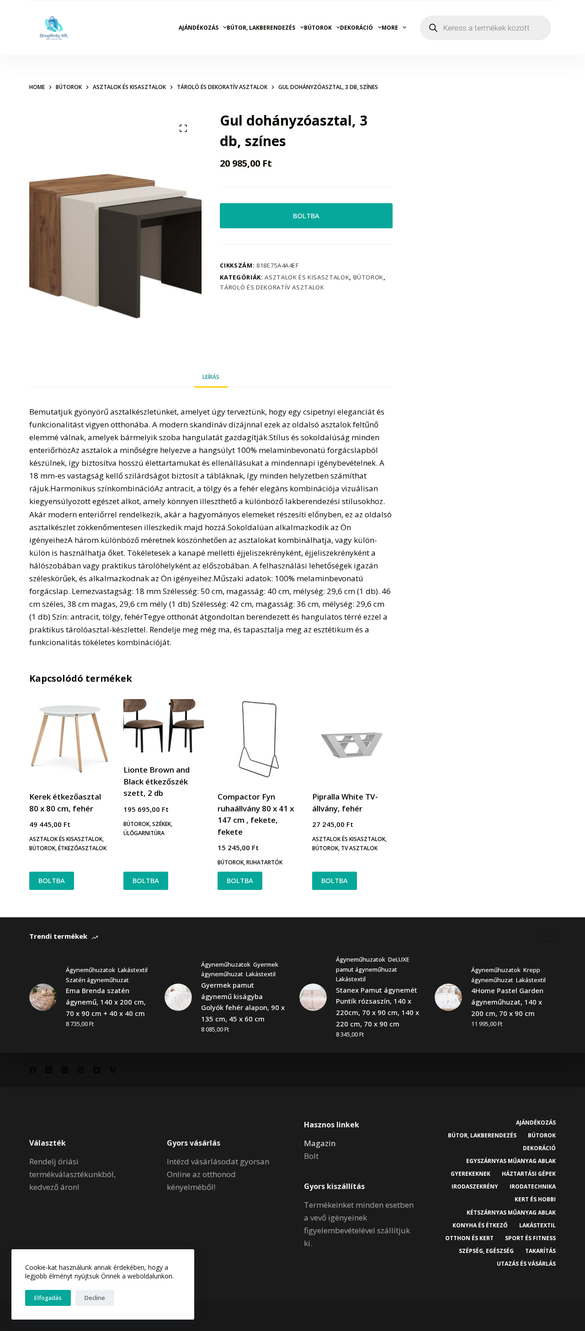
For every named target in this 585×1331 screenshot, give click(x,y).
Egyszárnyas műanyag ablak (511, 1161)
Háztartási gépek (529, 1174)
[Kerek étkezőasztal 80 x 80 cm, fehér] (69, 739)
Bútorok (318, 28)
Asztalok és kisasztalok (307, 277)
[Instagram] (64, 1070)
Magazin (319, 1143)
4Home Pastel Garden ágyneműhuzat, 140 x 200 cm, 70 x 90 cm (507, 1002)
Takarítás (540, 1251)
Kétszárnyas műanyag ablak (511, 1212)
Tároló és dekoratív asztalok (272, 287)
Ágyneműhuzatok (90, 970)
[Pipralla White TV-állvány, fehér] (352, 739)
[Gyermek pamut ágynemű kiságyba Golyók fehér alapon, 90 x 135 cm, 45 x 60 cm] (178, 997)
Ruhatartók (264, 862)
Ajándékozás (198, 28)
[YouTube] (96, 1070)
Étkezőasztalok (82, 848)
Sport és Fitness (530, 1238)
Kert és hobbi (535, 1199)
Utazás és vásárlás (526, 1264)
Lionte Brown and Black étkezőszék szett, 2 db (156, 781)
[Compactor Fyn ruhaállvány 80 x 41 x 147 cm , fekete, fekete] (258, 739)
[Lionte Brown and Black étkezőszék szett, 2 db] (163, 725)
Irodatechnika (533, 1186)
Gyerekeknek (470, 1174)
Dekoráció (356, 28)
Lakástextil (133, 970)
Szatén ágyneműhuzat (97, 980)
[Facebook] (32, 1070)
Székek (161, 824)
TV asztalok (359, 848)
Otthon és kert (469, 1238)
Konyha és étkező (480, 1225)
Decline (95, 1298)
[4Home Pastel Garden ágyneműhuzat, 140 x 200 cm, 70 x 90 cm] (448, 997)
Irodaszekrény (475, 1186)
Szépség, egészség (486, 1251)
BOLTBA (306, 215)
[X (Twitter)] (48, 1070)
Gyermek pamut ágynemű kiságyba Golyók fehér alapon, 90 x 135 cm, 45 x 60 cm (243, 1001)
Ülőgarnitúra (144, 833)
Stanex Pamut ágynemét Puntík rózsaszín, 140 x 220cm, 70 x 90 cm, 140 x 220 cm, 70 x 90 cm (377, 1006)
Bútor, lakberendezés (261, 28)
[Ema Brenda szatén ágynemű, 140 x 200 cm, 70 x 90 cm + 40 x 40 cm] (43, 997)
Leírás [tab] (210, 377)
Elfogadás (48, 1298)
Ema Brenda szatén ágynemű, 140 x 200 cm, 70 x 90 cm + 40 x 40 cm (106, 1002)
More (390, 28)
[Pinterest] (80, 1070)
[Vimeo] (112, 1070)
